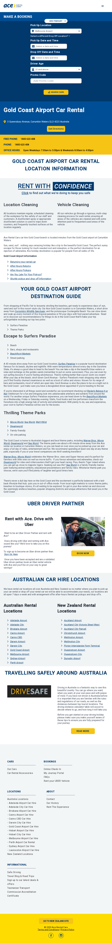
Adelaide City (17, 624)
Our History (53, 803)
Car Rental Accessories (20, 773)
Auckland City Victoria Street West (81, 624)
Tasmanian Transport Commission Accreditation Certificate (21, 892)
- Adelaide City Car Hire (20, 807)
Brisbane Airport (18, 629)
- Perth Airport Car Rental (21, 842)
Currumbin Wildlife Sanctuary (30, 311)
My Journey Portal (54, 773)
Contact (51, 799)
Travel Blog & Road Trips (20, 876)
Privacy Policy (67, 929)
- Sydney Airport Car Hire (21, 846)
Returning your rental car (23, 261)
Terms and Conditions (48, 929)
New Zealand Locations (20, 854)
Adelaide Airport (18, 620)
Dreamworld (16, 426)
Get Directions (56, 128)
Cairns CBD (16, 637)
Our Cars (12, 769)
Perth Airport (16, 662)
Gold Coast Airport (19, 650)
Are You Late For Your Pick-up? (26, 274)
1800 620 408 (28, 139)
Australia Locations (17, 799)
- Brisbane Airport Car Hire (21, 810)
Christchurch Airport (74, 633)
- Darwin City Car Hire (19, 822)
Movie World (16, 422)
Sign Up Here (11, 554)
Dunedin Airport (72, 658)
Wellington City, (72, 641)
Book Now (83, 553)
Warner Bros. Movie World (17, 456)
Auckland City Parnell (75, 629)
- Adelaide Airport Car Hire (21, 803)
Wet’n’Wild (41, 422)
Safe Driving (14, 872)
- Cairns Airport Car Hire (20, 814)
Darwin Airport (17, 641)
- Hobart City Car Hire (19, 834)
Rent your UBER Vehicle (57, 781)
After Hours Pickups (20, 270)
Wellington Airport (73, 637)
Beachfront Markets (20, 353)
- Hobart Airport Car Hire (20, 830)
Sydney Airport (17, 658)
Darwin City (16, 645)
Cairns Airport (17, 633)
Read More (83, 731)
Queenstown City (73, 654)
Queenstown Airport (74, 650)
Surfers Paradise (66, 363)
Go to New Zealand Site (56, 921)
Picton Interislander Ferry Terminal (82, 645)
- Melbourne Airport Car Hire (22, 838)
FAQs (47, 777)
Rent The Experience (58, 807)
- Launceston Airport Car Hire (23, 850)
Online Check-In (52, 769)
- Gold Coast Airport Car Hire (23, 826)
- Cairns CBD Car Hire (19, 818)
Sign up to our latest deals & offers (22, 882)
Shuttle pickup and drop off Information (30, 278)
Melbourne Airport (19, 654)
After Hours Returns (20, 266)
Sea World (29, 422)
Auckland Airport (72, 620)
